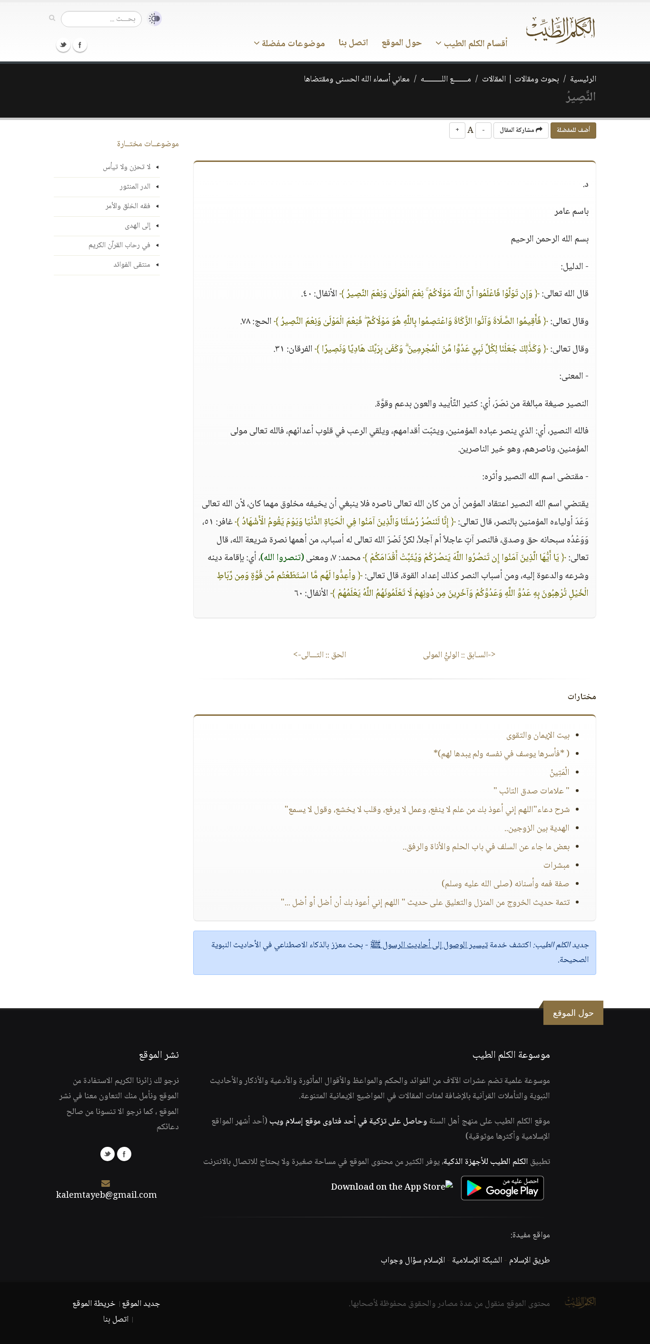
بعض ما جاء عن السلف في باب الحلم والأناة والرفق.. (486, 847)
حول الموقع (402, 43)
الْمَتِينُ (560, 773)
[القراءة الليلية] (152, 19)
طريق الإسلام (529, 1261)
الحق (319, 655)
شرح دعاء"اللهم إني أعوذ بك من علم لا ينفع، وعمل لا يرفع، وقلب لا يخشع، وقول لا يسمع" (427, 810)
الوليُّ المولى (459, 655)
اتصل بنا (353, 43)
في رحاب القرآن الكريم (119, 245)
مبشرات (556, 865)
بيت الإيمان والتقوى (538, 735)
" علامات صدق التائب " (531, 791)
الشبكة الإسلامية (477, 1261)
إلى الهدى (137, 226)
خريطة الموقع (94, 1304)
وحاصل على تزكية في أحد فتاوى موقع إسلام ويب (348, 1121)
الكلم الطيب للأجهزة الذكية (485, 1162)
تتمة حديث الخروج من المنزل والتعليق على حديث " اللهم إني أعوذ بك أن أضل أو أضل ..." (425, 903)
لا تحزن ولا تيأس (126, 167)
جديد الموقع (141, 1304)
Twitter (63, 45)
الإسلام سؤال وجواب (413, 1261)
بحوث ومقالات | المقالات (520, 79)
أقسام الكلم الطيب (475, 44)
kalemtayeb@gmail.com (106, 1196)
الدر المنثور (135, 187)
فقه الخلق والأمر (128, 206)
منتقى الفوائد (131, 265)
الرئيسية (583, 79)
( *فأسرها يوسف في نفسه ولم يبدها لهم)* (501, 754)
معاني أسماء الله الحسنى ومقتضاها (357, 79)
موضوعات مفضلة (292, 44)
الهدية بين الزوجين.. (537, 828)
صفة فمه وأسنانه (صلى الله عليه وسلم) (506, 884)
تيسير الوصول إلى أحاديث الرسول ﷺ (429, 945)
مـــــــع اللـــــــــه (446, 79)
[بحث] (52, 18)
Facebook (80, 45)
